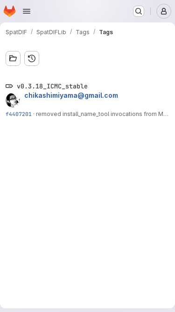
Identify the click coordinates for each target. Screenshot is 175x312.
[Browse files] (13, 58)
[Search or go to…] (138, 11)
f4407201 (19, 113)
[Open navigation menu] (26, 11)
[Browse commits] (31, 58)
